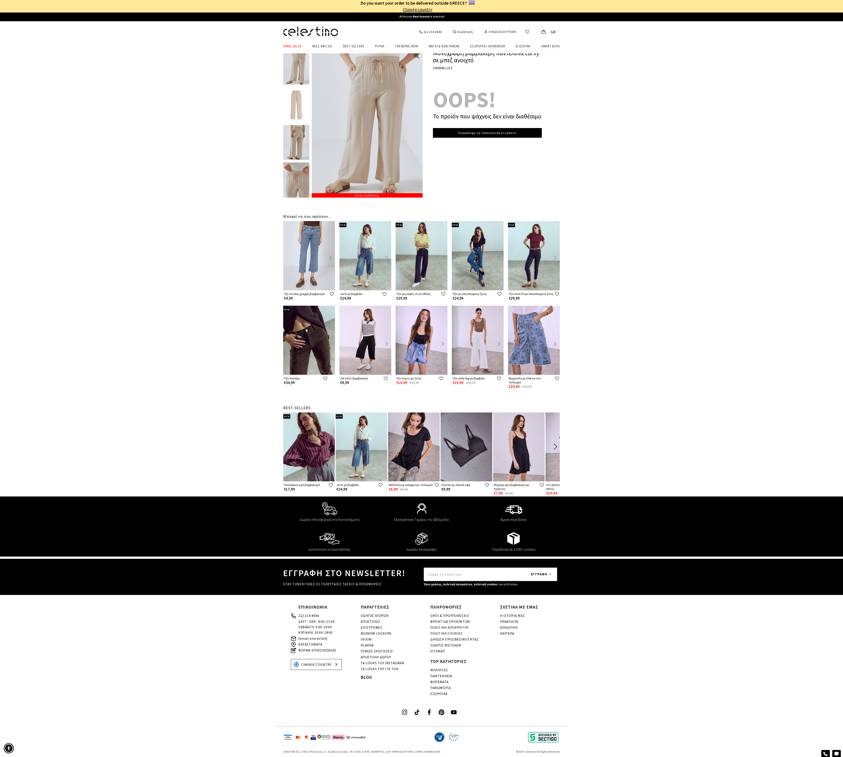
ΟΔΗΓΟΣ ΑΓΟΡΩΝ (375, 615)
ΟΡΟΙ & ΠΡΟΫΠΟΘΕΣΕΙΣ (449, 615)
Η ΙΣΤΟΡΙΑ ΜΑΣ (512, 615)
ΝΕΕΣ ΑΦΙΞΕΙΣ (322, 46)
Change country (417, 9)
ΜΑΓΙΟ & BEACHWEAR (444, 46)
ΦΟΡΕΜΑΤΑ (439, 682)
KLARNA (367, 645)
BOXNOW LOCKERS (376, 633)
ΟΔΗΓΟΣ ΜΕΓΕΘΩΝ (445, 645)
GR (553, 32)
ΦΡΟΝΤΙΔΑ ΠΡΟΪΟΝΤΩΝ (450, 621)
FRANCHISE (509, 621)
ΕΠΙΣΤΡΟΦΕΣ (371, 627)
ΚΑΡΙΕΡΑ (507, 633)
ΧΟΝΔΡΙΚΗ (509, 627)
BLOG (366, 677)
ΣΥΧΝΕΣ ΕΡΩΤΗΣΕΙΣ (377, 651)
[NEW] (365, 289)
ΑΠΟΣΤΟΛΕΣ (370, 621)
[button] (8, 748)
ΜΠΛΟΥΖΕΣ (439, 670)
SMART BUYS (550, 46)
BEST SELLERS (353, 46)
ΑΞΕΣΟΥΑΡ (523, 46)
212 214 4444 (308, 615)
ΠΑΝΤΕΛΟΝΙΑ (441, 676)
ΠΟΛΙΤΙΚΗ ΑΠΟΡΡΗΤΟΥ (449, 627)
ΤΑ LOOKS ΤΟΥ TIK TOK (380, 669)
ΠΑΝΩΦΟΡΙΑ (440, 688)
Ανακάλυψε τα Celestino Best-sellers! (487, 133)
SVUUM (366, 639)
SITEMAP (437, 651)
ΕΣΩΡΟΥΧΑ (439, 693)
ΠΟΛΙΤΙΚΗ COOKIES (446, 633)
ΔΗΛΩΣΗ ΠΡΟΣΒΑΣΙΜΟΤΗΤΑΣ (454, 639)
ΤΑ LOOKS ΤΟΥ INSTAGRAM (382, 663)
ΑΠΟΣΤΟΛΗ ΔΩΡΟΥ (376, 657)
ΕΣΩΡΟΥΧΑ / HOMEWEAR (487, 46)
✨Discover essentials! (421, 16)
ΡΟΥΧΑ (379, 46)
